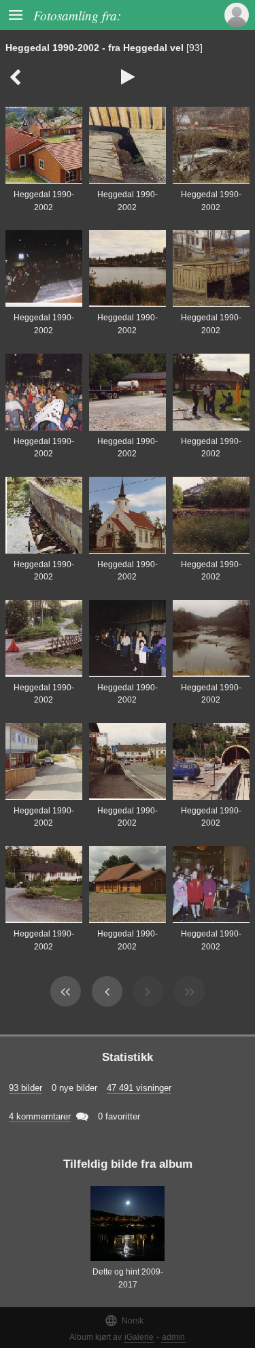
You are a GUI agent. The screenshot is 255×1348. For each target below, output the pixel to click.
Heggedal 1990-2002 (44, 201)
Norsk (124, 1320)
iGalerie (139, 1337)
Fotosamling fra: (77, 15)
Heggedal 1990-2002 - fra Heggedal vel (94, 47)
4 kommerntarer (40, 1116)
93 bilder (25, 1088)
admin (173, 1337)
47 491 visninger (139, 1088)
